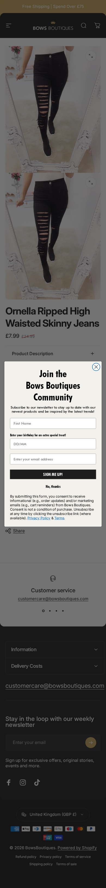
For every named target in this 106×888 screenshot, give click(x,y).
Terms (59, 518)
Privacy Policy (38, 518)
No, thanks (53, 486)
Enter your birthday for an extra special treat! (38, 435)
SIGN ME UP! (53, 474)
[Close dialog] (96, 367)
